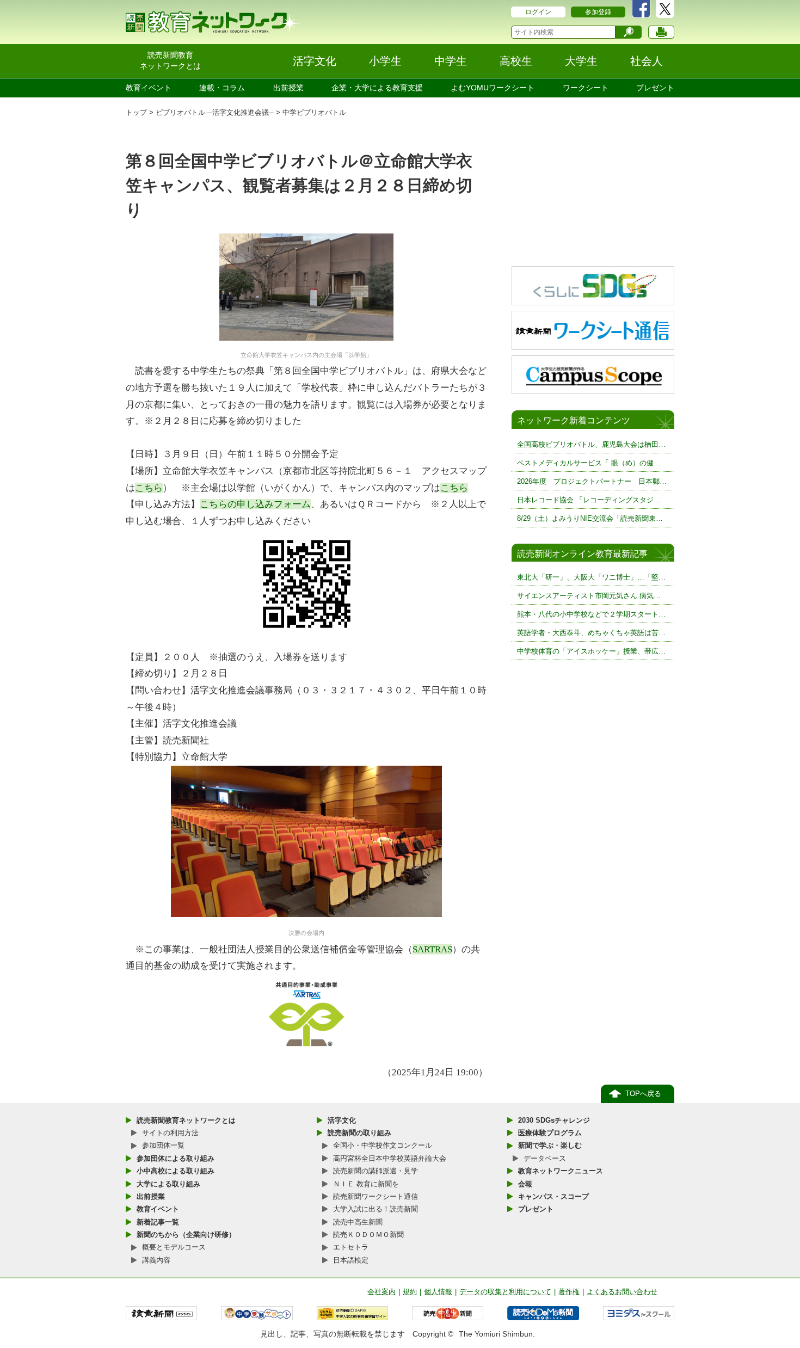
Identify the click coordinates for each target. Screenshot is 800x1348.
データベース (545, 1158)
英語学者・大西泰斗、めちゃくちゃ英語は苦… (591, 633)
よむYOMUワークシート (492, 87)
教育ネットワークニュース (560, 1171)
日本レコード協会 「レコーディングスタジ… (589, 500)
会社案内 (381, 1292)
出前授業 (288, 87)
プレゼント (655, 87)
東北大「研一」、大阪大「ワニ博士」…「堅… (591, 577)
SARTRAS (432, 949)
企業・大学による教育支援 (377, 87)
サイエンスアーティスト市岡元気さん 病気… (589, 596)
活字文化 (342, 1120)
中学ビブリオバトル (314, 112)
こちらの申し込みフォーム (255, 504)
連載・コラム (222, 87)
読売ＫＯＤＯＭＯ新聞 (368, 1234)
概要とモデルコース (174, 1247)
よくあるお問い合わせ (622, 1292)
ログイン (538, 12)
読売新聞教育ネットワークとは (186, 1120)
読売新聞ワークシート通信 (375, 1196)
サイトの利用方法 (170, 1133)
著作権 (569, 1292)
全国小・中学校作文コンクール (382, 1145)
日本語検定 (350, 1260)
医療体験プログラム (550, 1133)
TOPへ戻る (643, 1094)
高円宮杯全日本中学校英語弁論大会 (389, 1158)
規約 (410, 1292)
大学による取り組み (168, 1184)
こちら (149, 488)
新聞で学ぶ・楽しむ (550, 1145)
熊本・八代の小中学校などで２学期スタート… (591, 614)
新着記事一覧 (158, 1222)
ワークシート (585, 87)
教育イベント (148, 87)
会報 (525, 1184)
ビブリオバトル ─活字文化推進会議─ (215, 112)
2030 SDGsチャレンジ (554, 1120)
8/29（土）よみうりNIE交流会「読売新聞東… (590, 518)
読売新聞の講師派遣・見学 (375, 1171)
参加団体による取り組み (175, 1158)
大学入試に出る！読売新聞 (375, 1209)
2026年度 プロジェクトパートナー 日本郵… (592, 481)
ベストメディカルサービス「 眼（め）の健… (589, 463)
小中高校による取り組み (175, 1171)
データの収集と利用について (505, 1292)
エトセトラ (350, 1247)
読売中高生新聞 (358, 1222)
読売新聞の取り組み (359, 1133)
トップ (136, 112)
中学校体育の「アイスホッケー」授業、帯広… (591, 651)
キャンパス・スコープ (553, 1196)
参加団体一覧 (163, 1145)
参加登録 (598, 12)
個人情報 (438, 1292)
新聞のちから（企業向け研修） (186, 1234)
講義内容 (156, 1260)
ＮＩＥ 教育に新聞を (366, 1184)
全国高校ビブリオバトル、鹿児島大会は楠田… (591, 444)
